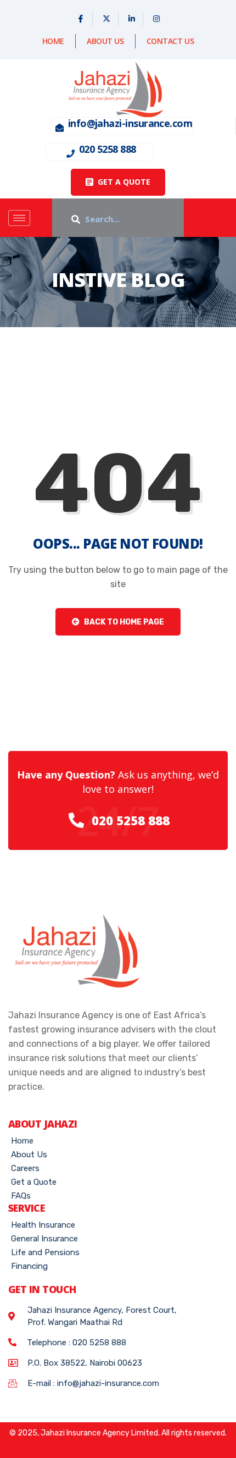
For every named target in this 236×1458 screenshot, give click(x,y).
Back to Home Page (123, 622)
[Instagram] (156, 19)
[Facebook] (81, 19)
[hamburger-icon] (19, 218)
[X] (107, 19)
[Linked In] (132, 19)
